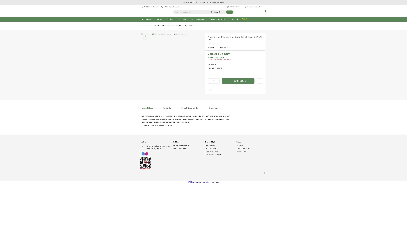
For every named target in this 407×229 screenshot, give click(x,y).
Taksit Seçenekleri (190, 108)
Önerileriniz (215, 108)
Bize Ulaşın (239, 145)
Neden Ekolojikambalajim (181, 145)
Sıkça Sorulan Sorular (242, 148)
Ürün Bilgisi (147, 108)
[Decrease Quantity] (209, 81)
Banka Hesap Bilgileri (179, 148)
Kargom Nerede (241, 151)
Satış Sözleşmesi (210, 145)
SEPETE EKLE (240, 81)
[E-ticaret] (203, 182)
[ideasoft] (192, 182)
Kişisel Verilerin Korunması (213, 154)
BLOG (244, 19)
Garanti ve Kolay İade (211, 151)
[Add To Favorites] (259, 81)
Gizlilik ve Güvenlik (210, 148)
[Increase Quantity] (217, 81)
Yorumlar (167, 108)
